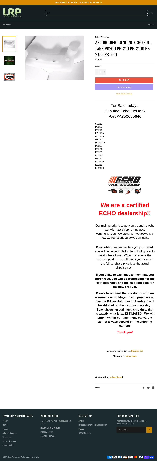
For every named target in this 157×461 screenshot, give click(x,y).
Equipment (6, 437)
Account (151, 24)
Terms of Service (9, 441)
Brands (5, 429)
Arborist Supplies (9, 433)
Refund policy (7, 445)
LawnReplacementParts (16, 457)
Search (5, 421)
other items (131, 356)
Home (4, 425)
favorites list (137, 351)
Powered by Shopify (32, 457)
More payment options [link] (124, 93)
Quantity (98, 66)
